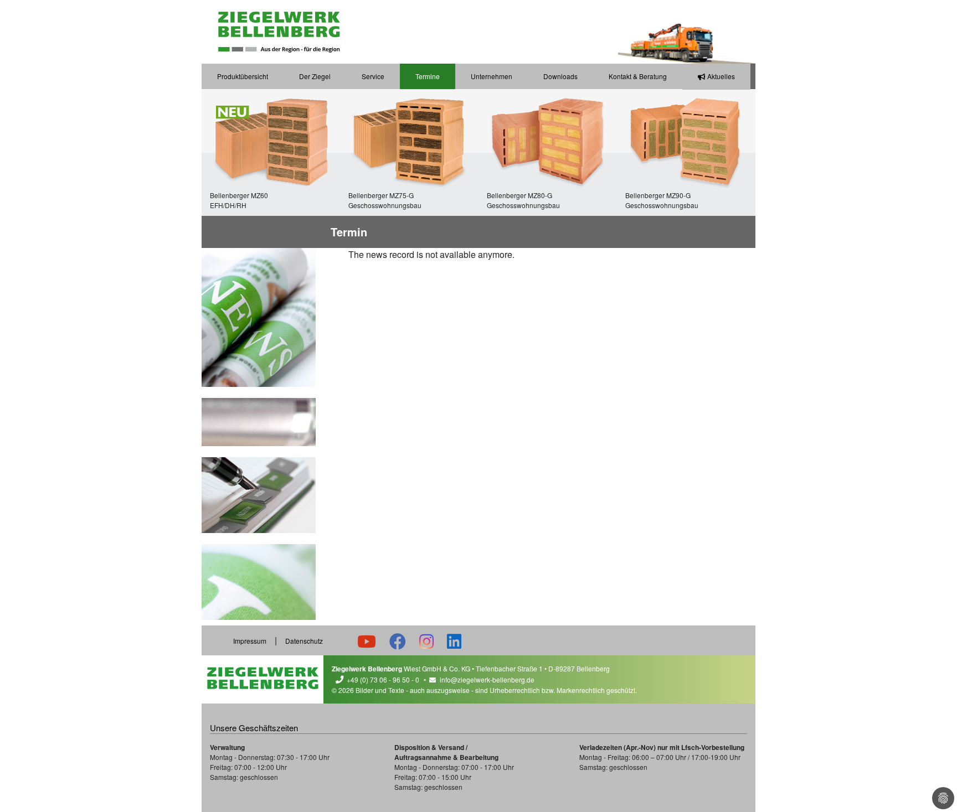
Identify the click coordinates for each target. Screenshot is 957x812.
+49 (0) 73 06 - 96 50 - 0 (383, 679)
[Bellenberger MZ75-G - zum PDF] (409, 140)
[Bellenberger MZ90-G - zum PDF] (686, 140)
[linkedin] (454, 641)
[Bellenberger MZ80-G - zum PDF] (548, 140)
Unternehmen (491, 76)
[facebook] (397, 641)
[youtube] (367, 641)
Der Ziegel (315, 76)
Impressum (249, 640)
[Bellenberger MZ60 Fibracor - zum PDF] (271, 140)
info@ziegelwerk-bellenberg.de (487, 679)
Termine (427, 76)
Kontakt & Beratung (638, 76)
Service (373, 76)
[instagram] (426, 641)
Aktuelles (721, 76)
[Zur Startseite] (279, 32)
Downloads (560, 76)
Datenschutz (304, 640)
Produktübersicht (242, 76)
